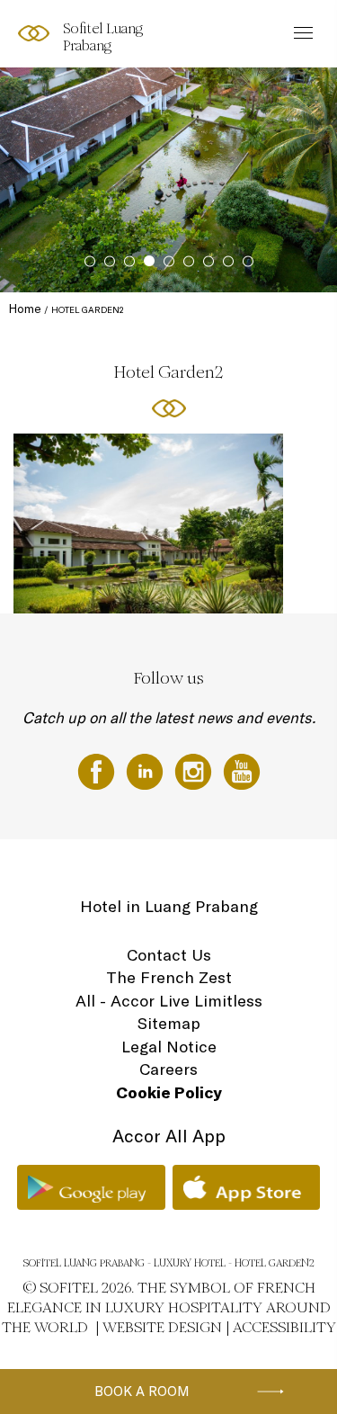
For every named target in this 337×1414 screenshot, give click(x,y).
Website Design (162, 1327)
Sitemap (168, 1023)
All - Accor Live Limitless (168, 1000)
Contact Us (169, 954)
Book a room (142, 1391)
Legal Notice (169, 1046)
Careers (168, 1069)
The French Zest (169, 977)
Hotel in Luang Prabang (169, 906)
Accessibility (284, 1327)
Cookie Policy (169, 1092)
